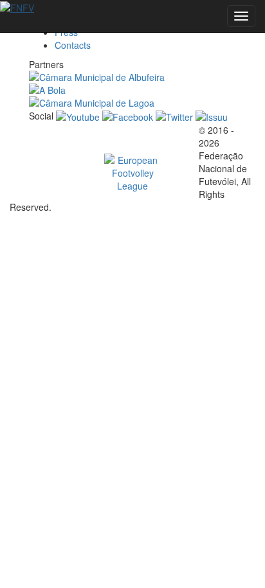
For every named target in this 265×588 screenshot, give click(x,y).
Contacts (73, 45)
